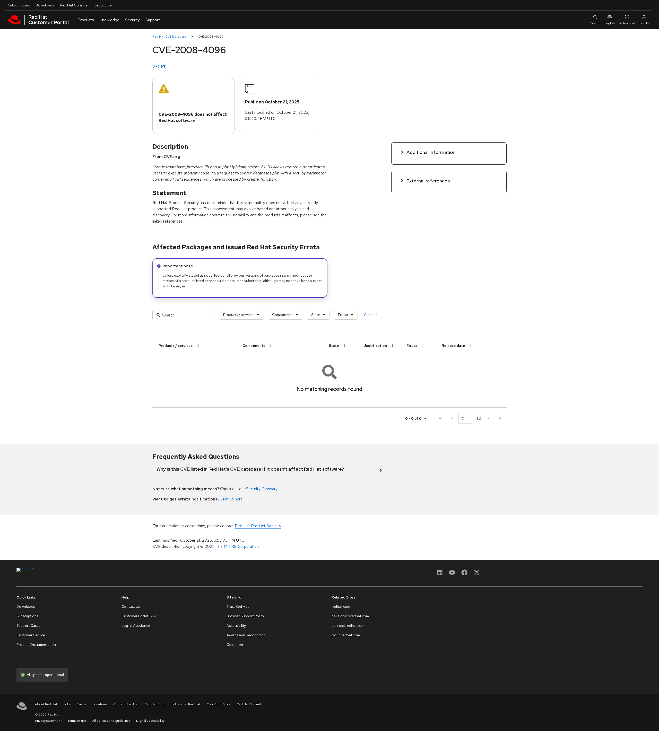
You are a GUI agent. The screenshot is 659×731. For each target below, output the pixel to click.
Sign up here (232, 499)
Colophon (235, 644)
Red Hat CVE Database (169, 36)
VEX (156, 66)
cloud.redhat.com (346, 635)
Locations (99, 704)
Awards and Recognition (246, 635)
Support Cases (28, 625)
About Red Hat (46, 704)
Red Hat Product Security (258, 526)
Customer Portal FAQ (139, 616)
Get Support (103, 5)
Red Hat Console (74, 5)
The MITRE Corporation (237, 546)
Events (81, 704)
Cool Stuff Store (218, 704)
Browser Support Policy (245, 616)
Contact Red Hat (125, 704)
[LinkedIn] (440, 574)
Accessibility (236, 625)
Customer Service (30, 635)
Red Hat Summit (249, 704)
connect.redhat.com (348, 625)
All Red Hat (627, 23)
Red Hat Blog (154, 704)
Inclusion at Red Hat (185, 704)
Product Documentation (36, 644)
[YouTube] (452, 574)
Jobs (67, 704)
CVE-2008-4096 (210, 36)
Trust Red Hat (238, 606)
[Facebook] (464, 574)
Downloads (45, 5)
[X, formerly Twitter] (477, 574)
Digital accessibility (150, 721)
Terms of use (77, 721)
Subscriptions (19, 5)
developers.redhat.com (350, 616)
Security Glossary (261, 488)
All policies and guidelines (111, 721)
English (609, 23)
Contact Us (131, 606)
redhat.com (341, 606)
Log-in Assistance (136, 625)
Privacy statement (48, 721)
